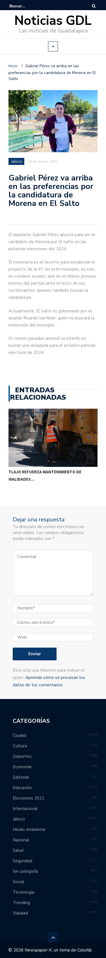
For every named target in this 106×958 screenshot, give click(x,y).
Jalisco (16, 161)
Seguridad (22, 861)
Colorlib (84, 950)
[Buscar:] (26, 6)
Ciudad (19, 735)
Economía (22, 767)
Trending (21, 902)
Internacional (25, 808)
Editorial (21, 777)
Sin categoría (25, 871)
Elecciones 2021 (28, 798)
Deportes (22, 756)
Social (18, 882)
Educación (22, 788)
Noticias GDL (53, 20)
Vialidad (20, 913)
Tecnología (23, 892)
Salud (18, 850)
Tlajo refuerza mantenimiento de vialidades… (44, 475)
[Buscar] (93, 6)
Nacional (21, 840)
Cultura (20, 746)
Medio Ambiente (29, 829)
